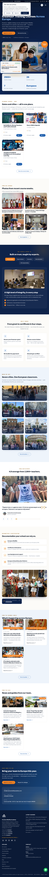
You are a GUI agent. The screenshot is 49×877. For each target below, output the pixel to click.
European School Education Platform (32, 1)
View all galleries (23, 237)
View (18, 135)
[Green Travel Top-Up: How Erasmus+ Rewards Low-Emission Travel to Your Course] (36, 711)
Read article (6, 721)
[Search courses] (42, 5)
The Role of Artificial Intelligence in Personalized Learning (12, 154)
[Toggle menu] (45, 5)
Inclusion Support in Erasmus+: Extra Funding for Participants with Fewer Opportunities (12, 715)
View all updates (23, 679)
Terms (46, 876)
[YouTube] (46, 1)
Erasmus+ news (5, 864)
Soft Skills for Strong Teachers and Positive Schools (13, 126)
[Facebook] (42, 1)
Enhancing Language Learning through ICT (34, 832)
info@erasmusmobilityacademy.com (13, 792)
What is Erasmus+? (6, 868)
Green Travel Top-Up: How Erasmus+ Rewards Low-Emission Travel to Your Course (36, 714)
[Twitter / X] (48, 1)
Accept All (25, 13)
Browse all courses (22, 33)
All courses (4, 848)
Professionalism (10, 259)
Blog (3, 861)
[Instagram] (44, 1)
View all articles (23, 755)
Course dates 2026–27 (6, 851)
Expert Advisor (20, 259)
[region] (17, 9)
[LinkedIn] (41, 1)
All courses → (29, 834)
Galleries (4, 857)
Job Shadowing (5, 853)
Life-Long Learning (25, 263)
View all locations (24, 454)
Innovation (29, 259)
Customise (8, 13)
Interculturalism (38, 259)
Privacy (42, 876)
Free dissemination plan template (9, 870)
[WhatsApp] (45, 870)
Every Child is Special (33, 125)
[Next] (7, 521)
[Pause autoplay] (11, 521)
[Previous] (3, 521)
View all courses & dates (23, 171)
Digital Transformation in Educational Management (36, 819)
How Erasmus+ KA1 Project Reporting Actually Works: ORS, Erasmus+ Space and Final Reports (12, 742)
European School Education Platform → (10, 839)
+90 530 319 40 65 (8, 798)
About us (4, 866)
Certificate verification (6, 859)
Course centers (5, 855)
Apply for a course (8, 33)
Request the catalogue (23, 784)
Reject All (17, 13)
